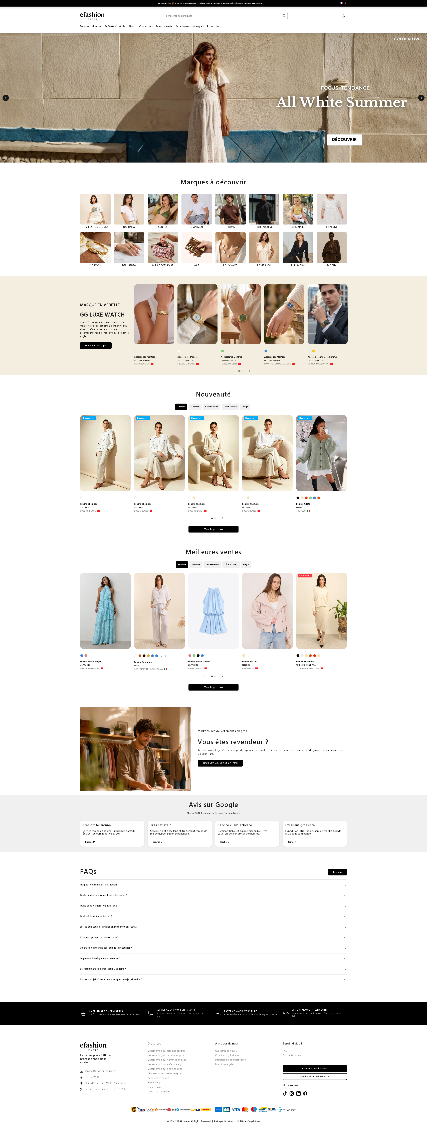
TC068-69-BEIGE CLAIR (307, 668)
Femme (84, 26)
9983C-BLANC (249, 511)
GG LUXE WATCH (142, 360)
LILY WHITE (85, 665)
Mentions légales (224, 1064)
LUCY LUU (84, 507)
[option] (213, 98)
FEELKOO (246, 665)
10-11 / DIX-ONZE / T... (306, 665)
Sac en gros (154, 1087)
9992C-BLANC (141, 511)
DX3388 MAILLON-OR (318, 364)
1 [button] (239, 371)
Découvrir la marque (95, 346)
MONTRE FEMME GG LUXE (277, 364)
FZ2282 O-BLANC (186, 364)
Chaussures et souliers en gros (164, 1073)
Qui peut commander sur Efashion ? (99, 885)
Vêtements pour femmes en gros (166, 1051)
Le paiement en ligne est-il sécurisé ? (100, 958)
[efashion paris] (92, 16)
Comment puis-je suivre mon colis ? (99, 937)
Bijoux (132, 26)
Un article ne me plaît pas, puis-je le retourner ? (106, 948)
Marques (198, 26)
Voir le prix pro (213, 529)
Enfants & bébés (115, 26)
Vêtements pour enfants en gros (166, 1064)
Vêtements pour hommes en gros (167, 1060)
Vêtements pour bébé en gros (165, 1069)
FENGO (137, 665)
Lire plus (337, 872)
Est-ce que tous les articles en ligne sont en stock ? (108, 927)
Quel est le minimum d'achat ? (96, 916)
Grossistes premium (159, 1091)
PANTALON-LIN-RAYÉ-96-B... (148, 669)
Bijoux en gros (155, 1082)
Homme (96, 26)
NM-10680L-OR (141, 364)
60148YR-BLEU (195, 668)
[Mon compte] (343, 16)
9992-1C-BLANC (88, 511)
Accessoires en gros (159, 1078)
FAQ (285, 1051)
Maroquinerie (164, 26)
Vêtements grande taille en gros (166, 1055)
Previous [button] (6, 98)
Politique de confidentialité (230, 1060)
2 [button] (242, 371)
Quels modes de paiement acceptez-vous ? (103, 895)
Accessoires (182, 26)
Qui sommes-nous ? (226, 1051)
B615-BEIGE (248, 668)
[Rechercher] (284, 16)
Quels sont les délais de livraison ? (98, 906)
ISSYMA (299, 507)
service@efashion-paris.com (100, 1071)
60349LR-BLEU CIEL (89, 668)
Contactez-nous (292, 1055)
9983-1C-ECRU (195, 511)
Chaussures (146, 26)
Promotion (213, 26)
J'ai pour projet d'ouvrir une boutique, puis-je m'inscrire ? (111, 980)
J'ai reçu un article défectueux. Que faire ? (103, 969)
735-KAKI (301, 511)
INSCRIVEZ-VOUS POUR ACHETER (220, 763)
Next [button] (421, 98)
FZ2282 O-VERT (229, 364)
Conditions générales (227, 1055)
